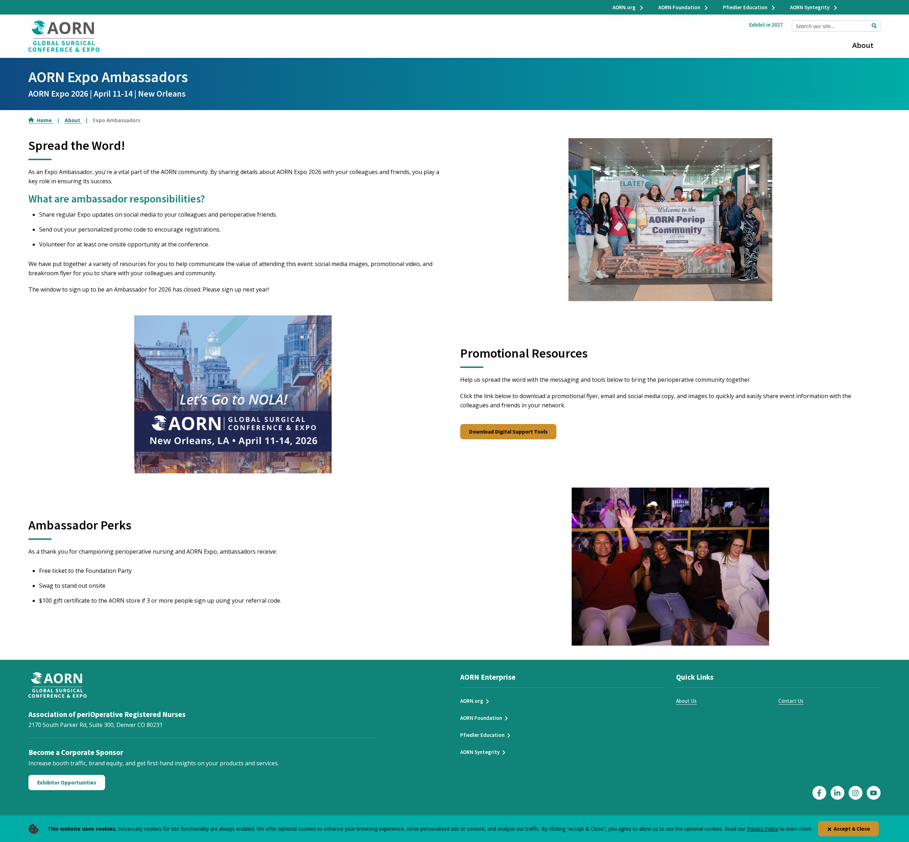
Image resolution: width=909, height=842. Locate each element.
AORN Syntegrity (810, 7)
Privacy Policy (762, 828)
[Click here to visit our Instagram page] (855, 793)
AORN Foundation (679, 7)
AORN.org (625, 7)
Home (45, 120)
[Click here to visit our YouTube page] (874, 793)
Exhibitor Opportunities (66, 782)
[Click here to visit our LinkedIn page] (837, 793)
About (862, 45)
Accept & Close (852, 828)
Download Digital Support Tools (508, 431)
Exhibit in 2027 (766, 24)
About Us (686, 700)
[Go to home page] (63, 36)
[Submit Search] (874, 26)
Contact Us (791, 700)
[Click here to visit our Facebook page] (819, 793)
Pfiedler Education (745, 7)
